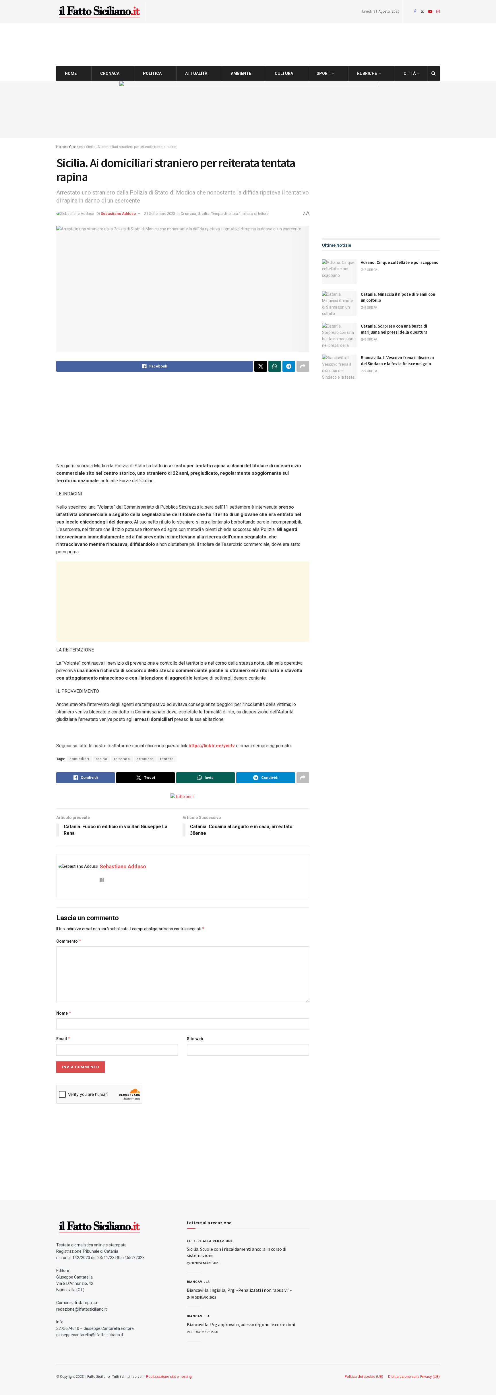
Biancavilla (198, 1282)
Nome (63, 1013)
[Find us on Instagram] (438, 11)
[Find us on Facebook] (415, 11)
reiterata (122, 759)
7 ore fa (370, 270)
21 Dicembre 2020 (203, 1332)
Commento (69, 941)
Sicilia (204, 213)
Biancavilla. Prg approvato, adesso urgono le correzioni (241, 1324)
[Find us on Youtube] (430, 11)
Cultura (284, 73)
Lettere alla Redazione (210, 1241)
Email (63, 1038)
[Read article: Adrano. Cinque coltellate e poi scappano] (339, 271)
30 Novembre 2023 (204, 1263)
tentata (167, 759)
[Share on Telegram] (288, 366)
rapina (101, 759)
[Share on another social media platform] (303, 366)
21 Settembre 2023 (159, 213)
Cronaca (109, 73)
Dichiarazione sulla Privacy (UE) (414, 1376)
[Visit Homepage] (99, 11)
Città (410, 73)
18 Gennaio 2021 (202, 1297)
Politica (152, 73)
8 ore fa (370, 308)
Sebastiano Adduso (118, 213)
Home (71, 73)
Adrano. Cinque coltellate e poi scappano (400, 262)
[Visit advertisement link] (248, 109)
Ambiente (241, 73)
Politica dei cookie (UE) (364, 1376)
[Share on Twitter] (260, 366)
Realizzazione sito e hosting (169, 1377)
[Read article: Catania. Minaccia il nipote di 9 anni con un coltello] (339, 303)
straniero (145, 759)
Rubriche (367, 73)
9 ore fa (370, 371)
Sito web (195, 1038)
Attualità (196, 73)
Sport (323, 73)
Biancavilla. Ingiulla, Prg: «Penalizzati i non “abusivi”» (239, 1290)
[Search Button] (433, 73)
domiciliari (79, 759)
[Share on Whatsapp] (274, 366)
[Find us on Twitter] (422, 11)
